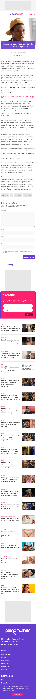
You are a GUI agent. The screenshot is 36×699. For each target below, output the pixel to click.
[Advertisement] (18, 5)
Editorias (5, 651)
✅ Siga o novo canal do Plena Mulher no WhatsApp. (17, 97)
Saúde (3, 657)
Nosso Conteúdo (7, 683)
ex (11, 195)
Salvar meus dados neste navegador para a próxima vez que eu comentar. (17, 252)
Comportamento (7, 654)
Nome (3, 229)
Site (2, 243)
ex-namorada (18, 195)
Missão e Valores (7, 680)
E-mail (3, 236)
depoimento (5, 195)
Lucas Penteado (27, 195)
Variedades (5, 667)
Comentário (4, 210)
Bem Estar (5, 661)
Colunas (4, 670)
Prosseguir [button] (17, 694)
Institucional (7, 676)
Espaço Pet (5, 664)
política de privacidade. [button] (9, 690)
